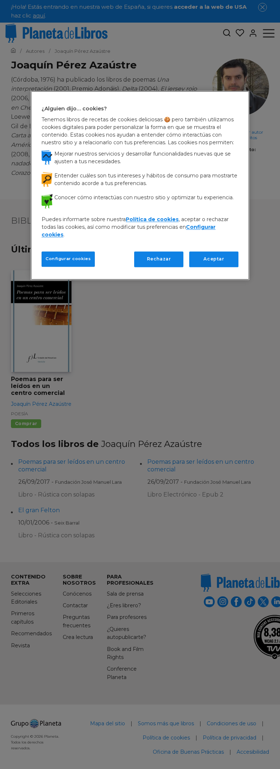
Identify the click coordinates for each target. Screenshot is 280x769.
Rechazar (159, 259)
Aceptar (213, 259)
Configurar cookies (68, 259)
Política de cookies (152, 219)
